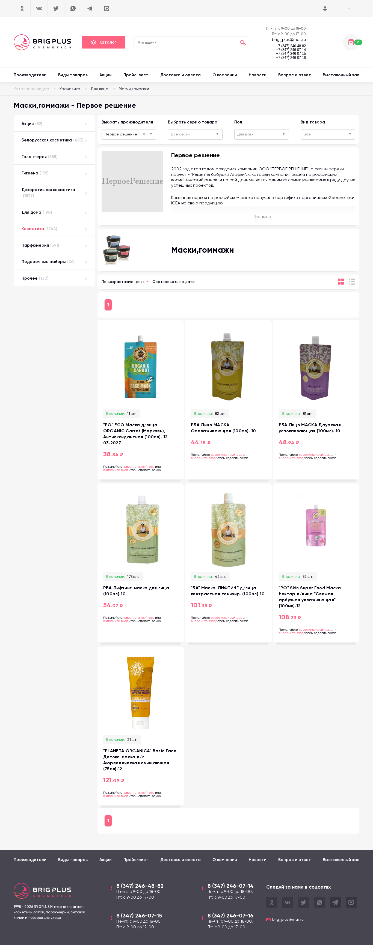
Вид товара (313, 122)
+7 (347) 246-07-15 (291, 54)
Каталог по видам (31, 88)
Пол (238, 122)
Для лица (99, 88)
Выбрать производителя (127, 122)
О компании (224, 75)
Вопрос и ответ (294, 75)
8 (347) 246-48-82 (140, 886)
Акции (105, 75)
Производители (30, 75)
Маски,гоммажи (134, 88)
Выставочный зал (341, 75)
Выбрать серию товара (192, 122)
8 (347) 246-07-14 (231, 886)
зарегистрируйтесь (139, 467)
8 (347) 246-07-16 (230, 916)
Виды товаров (73, 75)
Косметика (70, 88)
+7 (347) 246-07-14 (291, 50)
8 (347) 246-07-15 (139, 916)
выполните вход (116, 470)
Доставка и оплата (180, 75)
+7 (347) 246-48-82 (291, 46)
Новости (258, 75)
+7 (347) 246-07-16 (291, 58)
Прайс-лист (135, 75)
